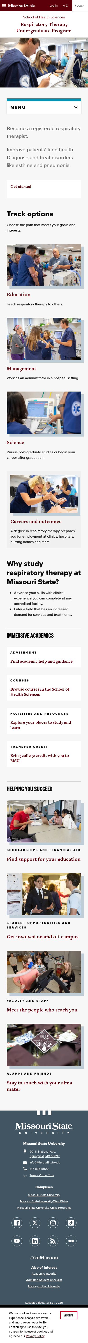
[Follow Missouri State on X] (35, 1222)
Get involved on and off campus (43, 936)
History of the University (44, 1286)
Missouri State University (44, 1195)
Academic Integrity (44, 1273)
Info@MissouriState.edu (45, 1162)
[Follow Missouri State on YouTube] (17, 1241)
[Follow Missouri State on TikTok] (71, 1222)
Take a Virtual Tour (42, 1175)
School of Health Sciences (44, 17)
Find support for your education (44, 859)
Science (15, 442)
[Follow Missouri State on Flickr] (71, 1241)
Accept (68, 1315)
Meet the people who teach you (42, 1009)
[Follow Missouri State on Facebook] (17, 1222)
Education (18, 294)
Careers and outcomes (35, 521)
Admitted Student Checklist (44, 1280)
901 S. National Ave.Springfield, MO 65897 (45, 1153)
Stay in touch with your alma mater (39, 1086)
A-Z (65, 5)
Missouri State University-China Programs (44, 1208)
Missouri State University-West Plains (44, 1201)
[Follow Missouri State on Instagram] (53, 1222)
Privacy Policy (35, 1336)
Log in (53, 5)
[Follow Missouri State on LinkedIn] (35, 1241)
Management (21, 368)
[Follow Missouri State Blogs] (53, 1241)
